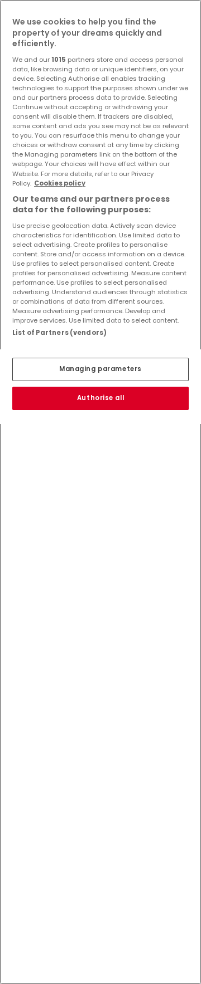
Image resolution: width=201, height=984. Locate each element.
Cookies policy (59, 183)
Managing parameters (100, 368)
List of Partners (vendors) (59, 332)
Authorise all (100, 397)
